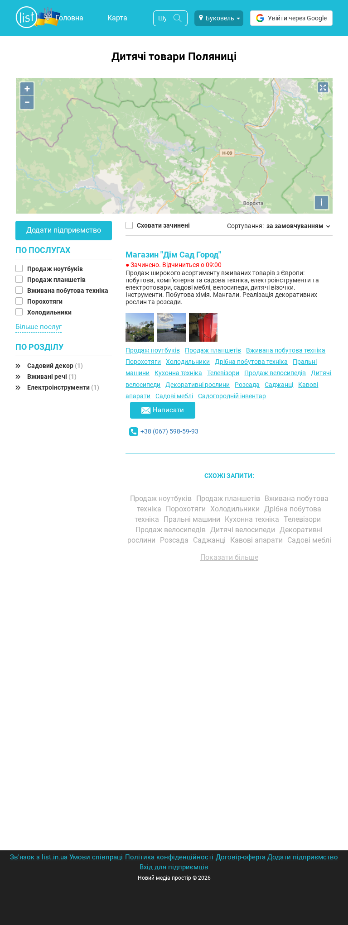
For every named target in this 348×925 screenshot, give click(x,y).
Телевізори (223, 373)
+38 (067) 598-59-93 (169, 431)
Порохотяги (45, 301)
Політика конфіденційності (169, 857)
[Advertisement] (229, 671)
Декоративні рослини (197, 384)
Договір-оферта (241, 857)
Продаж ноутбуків (55, 268)
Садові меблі (174, 396)
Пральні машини (193, 519)
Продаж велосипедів (275, 373)
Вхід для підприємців (174, 867)
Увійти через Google (297, 18)
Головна (69, 18)
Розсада (247, 384)
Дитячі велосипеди (243, 529)
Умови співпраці (96, 857)
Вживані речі (52, 376)
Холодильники (50, 312)
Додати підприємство (63, 230)
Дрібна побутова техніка (251, 361)
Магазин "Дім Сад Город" (173, 254)
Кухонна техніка (178, 373)
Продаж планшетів (57, 279)
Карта (117, 18)
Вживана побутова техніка (68, 290)
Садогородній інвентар (232, 396)
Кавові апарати (257, 540)
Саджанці (279, 384)
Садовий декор (55, 365)
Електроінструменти (63, 387)
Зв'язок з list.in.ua (39, 857)
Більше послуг (38, 327)
